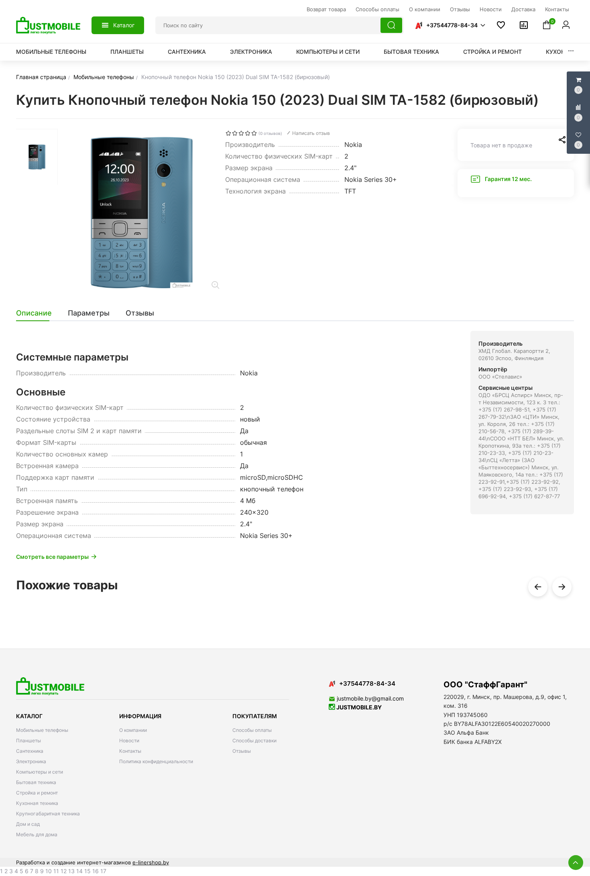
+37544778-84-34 (452, 25)
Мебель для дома (36, 834)
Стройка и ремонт (492, 51)
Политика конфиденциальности (156, 761)
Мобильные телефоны (51, 51)
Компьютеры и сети (328, 51)
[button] (450, 25)
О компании (133, 730)
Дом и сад (28, 824)
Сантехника (187, 51)
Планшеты (127, 51)
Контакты (130, 751)
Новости (129, 740)
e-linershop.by (150, 862)
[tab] (38, 313)
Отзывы (241, 751)
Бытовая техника (411, 51)
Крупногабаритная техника (48, 814)
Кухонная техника (37, 803)
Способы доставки (254, 740)
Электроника (251, 51)
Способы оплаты (252, 730)
